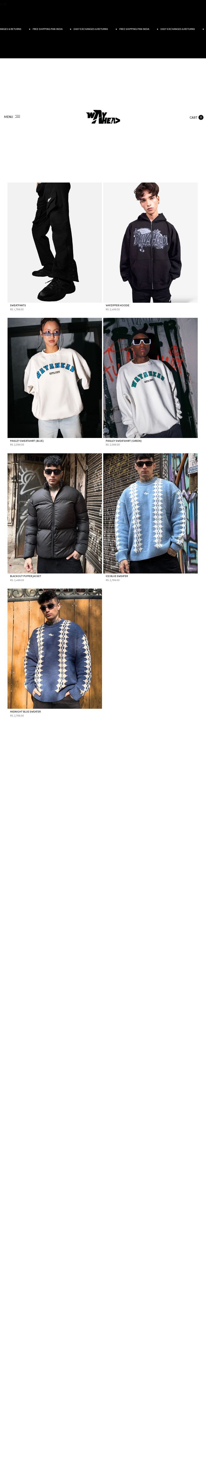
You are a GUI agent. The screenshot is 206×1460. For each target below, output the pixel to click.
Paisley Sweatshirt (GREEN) (124, 441)
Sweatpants (18, 305)
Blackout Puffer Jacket (25, 576)
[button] (195, 116)
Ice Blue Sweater (117, 576)
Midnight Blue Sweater (25, 711)
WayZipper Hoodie (117, 305)
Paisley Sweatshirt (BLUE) (27, 441)
